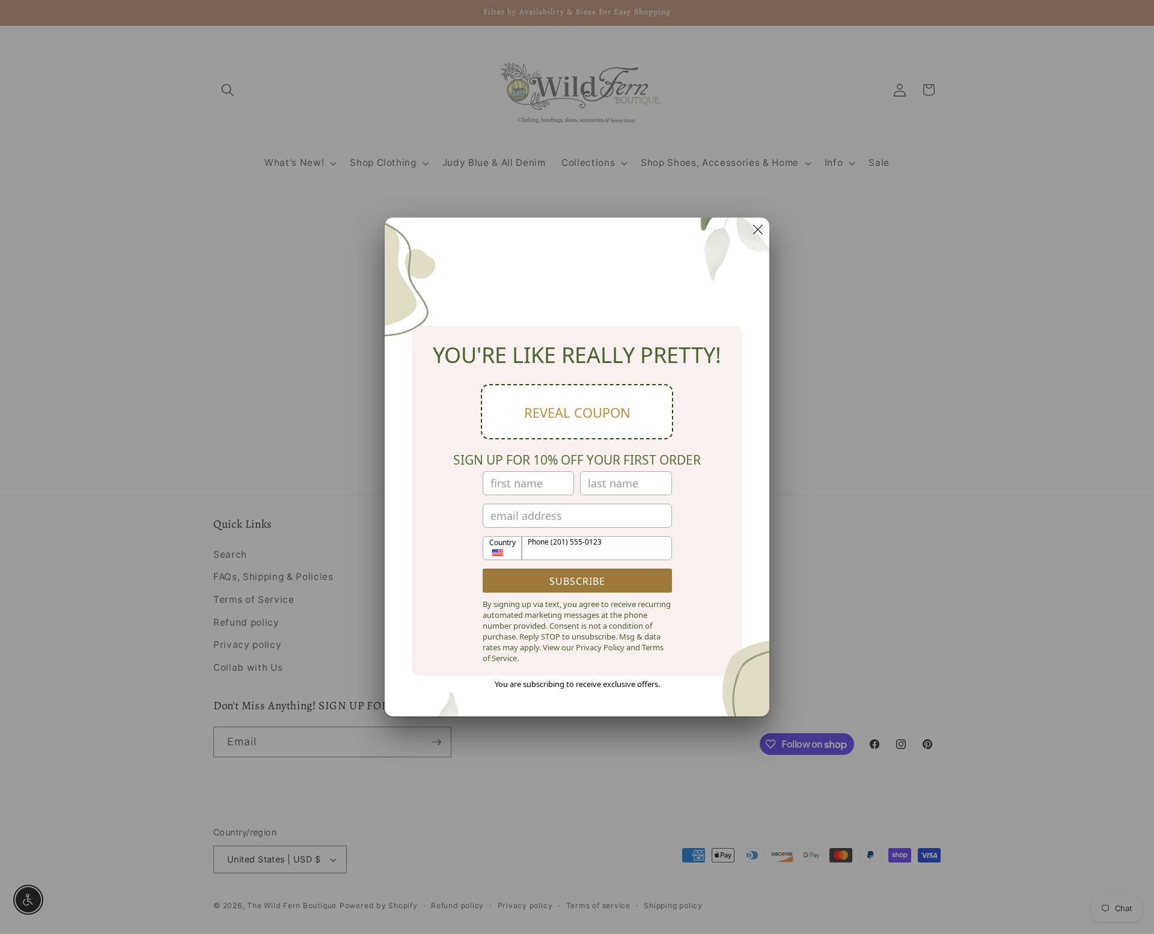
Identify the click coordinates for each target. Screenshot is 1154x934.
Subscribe (577, 581)
